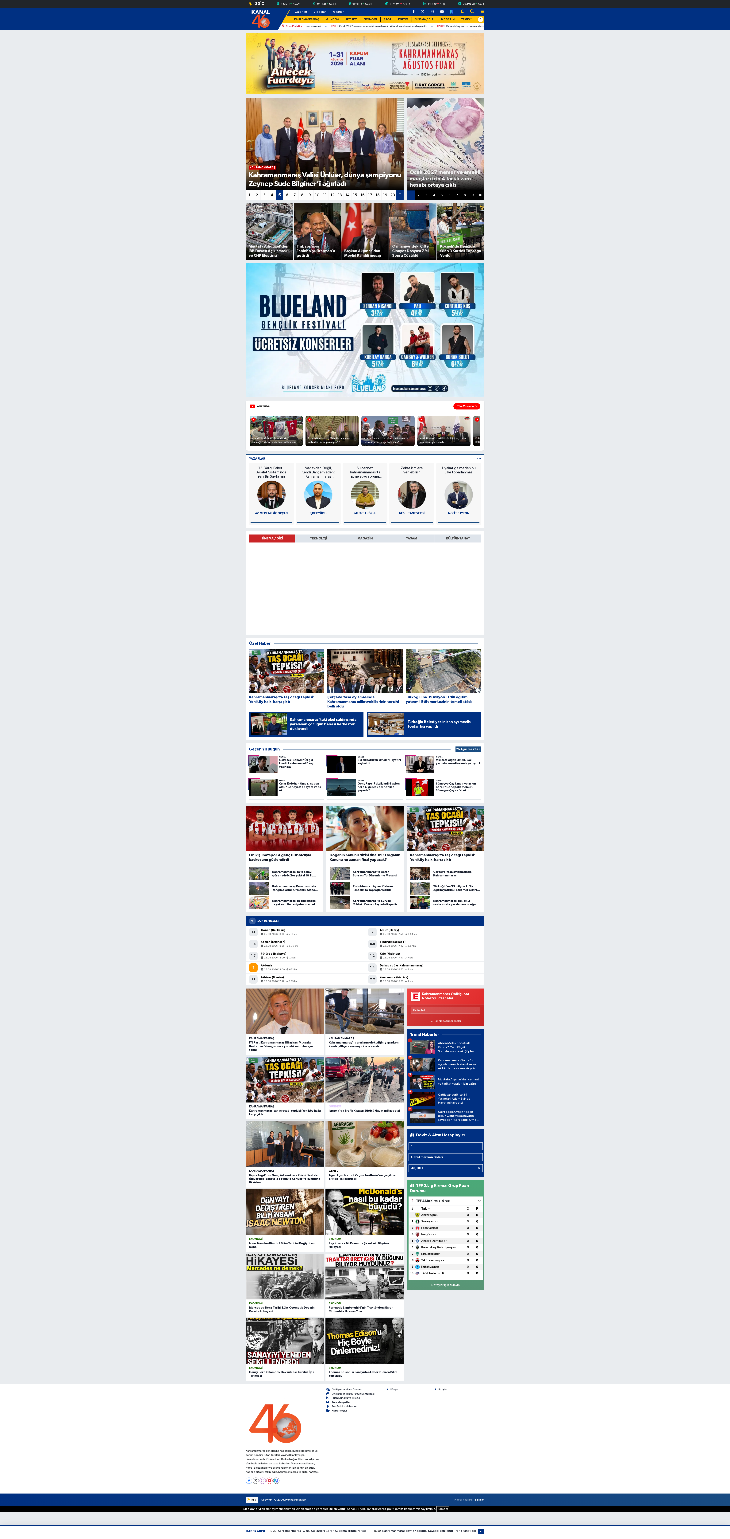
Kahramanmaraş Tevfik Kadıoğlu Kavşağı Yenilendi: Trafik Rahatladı (429, 1531)
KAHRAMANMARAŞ (307, 19)
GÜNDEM (332, 19)
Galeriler (301, 12)
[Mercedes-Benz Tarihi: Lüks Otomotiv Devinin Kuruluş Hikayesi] (285, 1277)
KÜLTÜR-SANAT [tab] (458, 538)
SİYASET (351, 19)
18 (378, 195)
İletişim (443, 1389)
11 (325, 195)
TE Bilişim (478, 1499)
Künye (394, 1389)
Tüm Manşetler (341, 1402)
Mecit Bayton (458, 513)
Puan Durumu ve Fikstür (346, 1397)
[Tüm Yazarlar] (479, 458)
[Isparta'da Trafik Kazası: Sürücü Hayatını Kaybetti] (364, 1079)
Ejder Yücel (318, 513)
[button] (480, 19)
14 (347, 195)
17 (370, 195)
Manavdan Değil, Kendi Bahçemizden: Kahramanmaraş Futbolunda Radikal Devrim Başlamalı (318, 472)
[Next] (276, 1481)
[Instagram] (262, 1481)
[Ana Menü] (480, 12)
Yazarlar (338, 12)
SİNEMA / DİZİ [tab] (272, 538)
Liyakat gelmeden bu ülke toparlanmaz (459, 470)
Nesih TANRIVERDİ (412, 513)
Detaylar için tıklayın (445, 1285)
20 (392, 195)
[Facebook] (249, 1481)
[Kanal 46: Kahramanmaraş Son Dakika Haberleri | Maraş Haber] (260, 18)
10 (317, 195)
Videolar (320, 12)
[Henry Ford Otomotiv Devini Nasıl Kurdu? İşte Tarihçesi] (285, 1341)
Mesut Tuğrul (365, 513)
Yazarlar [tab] (257, 458)
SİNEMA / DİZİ (424, 19)
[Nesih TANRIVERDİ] (412, 494)
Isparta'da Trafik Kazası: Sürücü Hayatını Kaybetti (364, 1110)
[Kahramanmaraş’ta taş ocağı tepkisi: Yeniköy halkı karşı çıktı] (285, 1079)
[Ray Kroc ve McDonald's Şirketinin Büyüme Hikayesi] (364, 1212)
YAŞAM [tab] (411, 538)
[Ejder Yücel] (318, 494)
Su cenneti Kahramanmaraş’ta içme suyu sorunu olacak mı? (365, 472)
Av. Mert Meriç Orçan (271, 513)
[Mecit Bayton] (458, 494)
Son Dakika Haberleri (344, 1406)
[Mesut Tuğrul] (365, 494)
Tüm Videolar (465, 406)
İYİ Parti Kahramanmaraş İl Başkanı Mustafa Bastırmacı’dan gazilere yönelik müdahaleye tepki (281, 1046)
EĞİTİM (403, 19)
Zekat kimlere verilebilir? (412, 470)
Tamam (443, 1509)
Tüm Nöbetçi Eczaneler (447, 1021)
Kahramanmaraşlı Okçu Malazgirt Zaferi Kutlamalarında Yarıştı (322, 1531)
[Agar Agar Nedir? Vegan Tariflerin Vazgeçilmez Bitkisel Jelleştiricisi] (364, 1144)
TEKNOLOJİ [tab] (318, 538)
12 (332, 195)
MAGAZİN (448, 19)
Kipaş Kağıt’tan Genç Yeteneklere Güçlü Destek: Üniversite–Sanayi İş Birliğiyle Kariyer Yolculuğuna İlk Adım (284, 1179)
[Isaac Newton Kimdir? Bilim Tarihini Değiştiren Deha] (285, 1212)
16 (363, 195)
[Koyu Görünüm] (462, 12)
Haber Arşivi (339, 1410)
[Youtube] (269, 1481)
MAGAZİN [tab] (365, 538)
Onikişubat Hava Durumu (347, 1389)
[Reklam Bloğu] (365, 63)
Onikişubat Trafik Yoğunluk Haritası (353, 1393)
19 (385, 195)
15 (355, 195)
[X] (256, 1481)
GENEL (333, 1170)
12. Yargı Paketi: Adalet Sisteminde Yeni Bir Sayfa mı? (271, 472)
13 (340, 195)
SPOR (387, 19)
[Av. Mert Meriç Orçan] (271, 494)
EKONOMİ (370, 19)
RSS (253, 1499)
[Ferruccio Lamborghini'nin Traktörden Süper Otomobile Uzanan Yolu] (364, 1277)
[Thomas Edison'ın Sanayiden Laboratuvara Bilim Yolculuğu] (364, 1341)
